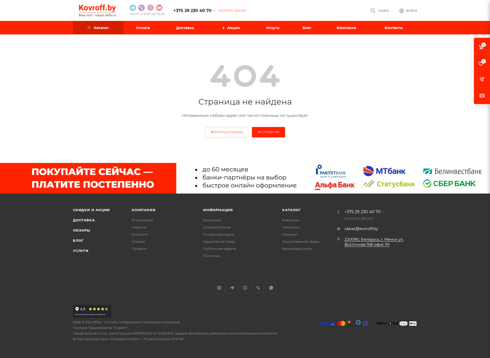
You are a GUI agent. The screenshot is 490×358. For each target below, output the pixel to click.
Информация (218, 210)
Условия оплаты (217, 227)
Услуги (81, 251)
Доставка (84, 220)
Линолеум (291, 227)
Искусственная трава (300, 241)
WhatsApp (271, 287)
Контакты (140, 234)
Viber (258, 287)
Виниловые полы (297, 249)
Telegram (232, 287)
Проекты (139, 249)
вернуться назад (227, 132)
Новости (139, 227)
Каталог (291, 210)
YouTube (245, 287)
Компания (143, 210)
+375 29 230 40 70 (192, 10)
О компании (142, 220)
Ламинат (290, 234)
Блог (78, 240)
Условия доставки (218, 234)
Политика (211, 256)
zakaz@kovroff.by (361, 228)
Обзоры (81, 230)
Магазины (212, 220)
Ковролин (291, 220)
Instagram (219, 287)
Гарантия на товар (219, 241)
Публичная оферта (219, 249)
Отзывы (138, 241)
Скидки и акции (91, 210)
